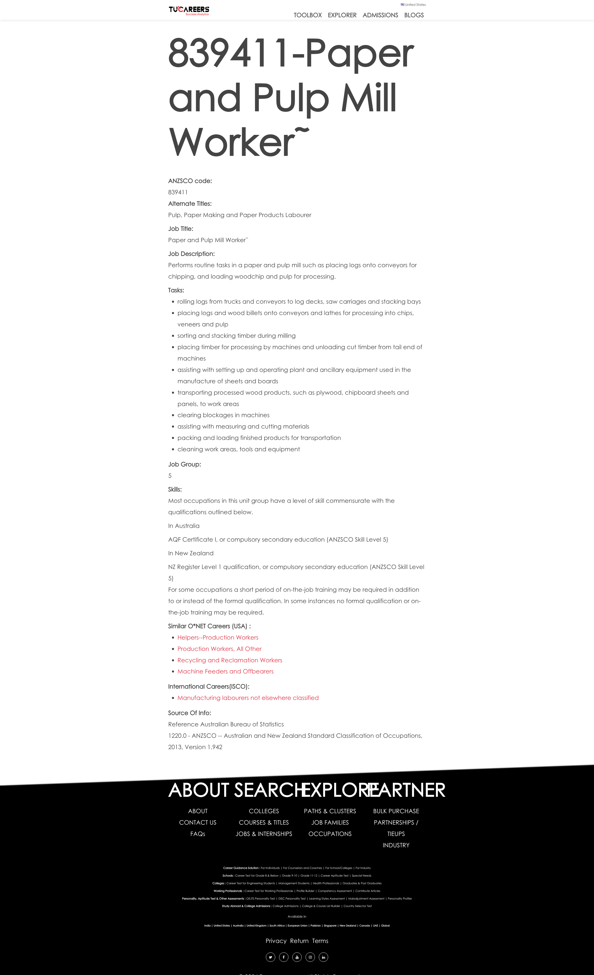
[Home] (189, 12)
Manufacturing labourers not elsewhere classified (248, 697)
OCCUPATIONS (330, 833)
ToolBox (308, 15)
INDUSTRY (396, 845)
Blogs (414, 15)
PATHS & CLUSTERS (330, 811)
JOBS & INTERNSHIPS (264, 833)
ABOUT (197, 811)
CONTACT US (197, 822)
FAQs (197, 833)
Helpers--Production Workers (218, 637)
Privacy (276, 940)
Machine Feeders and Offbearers (226, 671)
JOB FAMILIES (330, 822)
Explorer (342, 15)
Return (299, 940)
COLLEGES (264, 811)
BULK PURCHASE (396, 811)
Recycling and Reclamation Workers (230, 660)
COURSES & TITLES (264, 822)
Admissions (380, 15)
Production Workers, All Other (219, 648)
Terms (320, 940)
